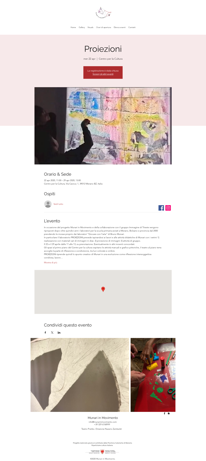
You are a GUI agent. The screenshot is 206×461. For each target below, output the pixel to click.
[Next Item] (170, 375)
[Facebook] (161, 208)
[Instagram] (168, 208)
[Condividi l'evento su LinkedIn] (59, 332)
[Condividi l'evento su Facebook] (45, 332)
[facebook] (164, 413)
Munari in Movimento (103, 418)
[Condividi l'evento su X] (52, 332)
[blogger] (168, 413)
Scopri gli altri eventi (103, 74)
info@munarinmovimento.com (103, 422)
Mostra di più (50, 262)
